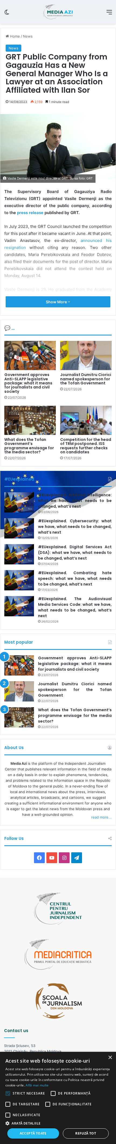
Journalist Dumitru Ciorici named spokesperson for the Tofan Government (85, 379)
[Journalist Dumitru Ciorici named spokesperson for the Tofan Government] (86, 355)
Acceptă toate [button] (33, 1133)
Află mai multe (37, 1085)
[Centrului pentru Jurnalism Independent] (58, 12)
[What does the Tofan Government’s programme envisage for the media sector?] (30, 420)
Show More (57, 302)
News (28, 36)
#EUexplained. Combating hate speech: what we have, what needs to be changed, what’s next (75, 578)
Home (14, 36)
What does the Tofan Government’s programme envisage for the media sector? (29, 446)
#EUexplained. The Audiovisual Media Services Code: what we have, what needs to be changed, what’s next (75, 607)
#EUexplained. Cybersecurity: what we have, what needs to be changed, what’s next (75, 526)
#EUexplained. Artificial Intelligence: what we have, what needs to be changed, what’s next (75, 500)
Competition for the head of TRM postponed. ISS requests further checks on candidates (85, 446)
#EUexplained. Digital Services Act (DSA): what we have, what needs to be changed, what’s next (75, 552)
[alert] (58, 1098)
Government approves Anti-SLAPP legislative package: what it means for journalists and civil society (28, 383)
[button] (58, 1123)
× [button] (110, 1058)
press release (29, 212)
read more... (101, 817)
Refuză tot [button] (85, 1133)
